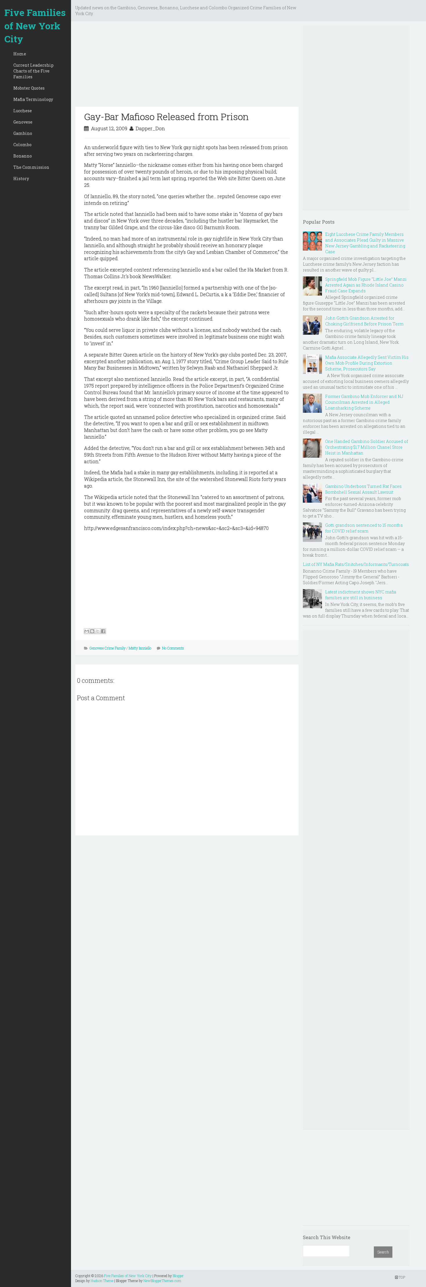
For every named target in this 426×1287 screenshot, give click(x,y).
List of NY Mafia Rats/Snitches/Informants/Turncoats (356, 564)
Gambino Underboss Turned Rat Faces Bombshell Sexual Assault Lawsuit (363, 489)
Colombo (22, 144)
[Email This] (87, 631)
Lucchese (22, 110)
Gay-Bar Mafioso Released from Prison (166, 116)
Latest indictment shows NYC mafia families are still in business (360, 594)
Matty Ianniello (140, 648)
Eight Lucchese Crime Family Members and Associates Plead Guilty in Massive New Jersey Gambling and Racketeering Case (365, 242)
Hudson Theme (102, 1280)
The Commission (31, 167)
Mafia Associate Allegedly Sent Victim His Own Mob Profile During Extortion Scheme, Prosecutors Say (367, 363)
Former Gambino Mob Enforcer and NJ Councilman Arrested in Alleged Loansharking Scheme (364, 402)
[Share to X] (98, 631)
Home (19, 54)
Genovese (22, 122)
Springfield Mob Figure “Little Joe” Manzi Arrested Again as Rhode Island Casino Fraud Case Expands (366, 285)
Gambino (22, 133)
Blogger (178, 1275)
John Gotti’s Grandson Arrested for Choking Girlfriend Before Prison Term (364, 321)
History (21, 178)
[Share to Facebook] (103, 631)
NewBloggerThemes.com (162, 1280)
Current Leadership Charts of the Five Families (33, 70)
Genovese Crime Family (107, 648)
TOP (401, 1277)
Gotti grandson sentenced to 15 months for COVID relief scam (364, 528)
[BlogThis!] (92, 631)
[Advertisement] (186, 66)
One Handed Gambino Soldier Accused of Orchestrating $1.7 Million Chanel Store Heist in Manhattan (366, 447)
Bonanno (22, 156)
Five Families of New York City (35, 25)
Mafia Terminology (33, 99)
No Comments (173, 648)
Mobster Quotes (29, 88)
